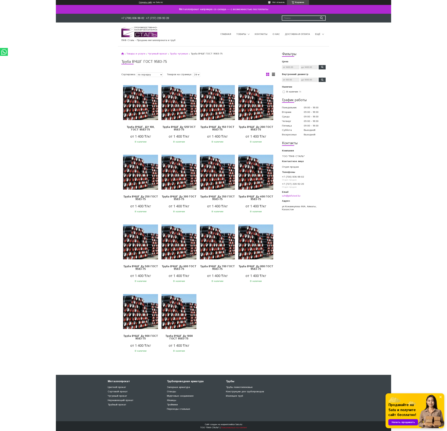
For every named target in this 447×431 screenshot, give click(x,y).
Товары (241, 34)
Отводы (171, 391)
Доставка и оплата (297, 34)
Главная (226, 34)
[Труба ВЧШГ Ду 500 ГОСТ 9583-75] (140, 242)
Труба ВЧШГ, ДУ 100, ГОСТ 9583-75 (141, 128)
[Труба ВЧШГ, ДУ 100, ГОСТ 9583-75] (140, 102)
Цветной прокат (117, 387)
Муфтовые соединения (180, 396)
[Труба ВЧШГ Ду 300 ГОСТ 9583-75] (179, 172)
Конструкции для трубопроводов (245, 391)
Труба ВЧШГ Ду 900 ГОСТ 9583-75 (140, 337)
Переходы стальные (178, 409)
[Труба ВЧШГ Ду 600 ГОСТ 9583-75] (179, 242)
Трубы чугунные (179, 54)
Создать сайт (145, 2)
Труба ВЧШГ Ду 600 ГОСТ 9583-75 (179, 267)
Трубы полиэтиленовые (239, 387)
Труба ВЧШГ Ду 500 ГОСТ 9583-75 (140, 267)
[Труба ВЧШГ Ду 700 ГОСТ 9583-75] (217, 242)
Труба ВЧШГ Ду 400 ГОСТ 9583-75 (255, 198)
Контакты (261, 34)
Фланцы (171, 400)
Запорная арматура (178, 387)
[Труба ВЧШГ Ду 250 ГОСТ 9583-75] (140, 172)
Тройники (172, 404)
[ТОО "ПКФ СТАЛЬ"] (139, 32)
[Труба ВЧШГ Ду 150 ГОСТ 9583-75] (217, 102)
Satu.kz (238, 424)
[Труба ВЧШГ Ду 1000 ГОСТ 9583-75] (179, 311)
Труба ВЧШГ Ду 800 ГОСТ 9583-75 (256, 267)
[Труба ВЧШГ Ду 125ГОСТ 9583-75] (179, 102)
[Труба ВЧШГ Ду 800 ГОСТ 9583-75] (255, 242)
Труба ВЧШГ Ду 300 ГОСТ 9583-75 (179, 198)
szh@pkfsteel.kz (291, 195)
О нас (276, 34)
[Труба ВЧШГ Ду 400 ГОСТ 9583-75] (255, 172)
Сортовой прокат (118, 391)
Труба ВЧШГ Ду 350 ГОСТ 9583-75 (217, 198)
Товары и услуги (135, 54)
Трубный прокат (117, 404)
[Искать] (321, 18)
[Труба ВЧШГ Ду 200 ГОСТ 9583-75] (255, 102)
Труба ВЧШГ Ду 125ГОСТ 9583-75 (179, 128)
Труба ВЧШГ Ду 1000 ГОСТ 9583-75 (179, 337)
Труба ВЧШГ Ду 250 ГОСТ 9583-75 (140, 198)
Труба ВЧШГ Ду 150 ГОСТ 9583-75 (217, 128)
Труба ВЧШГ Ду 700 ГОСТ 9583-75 (217, 267)
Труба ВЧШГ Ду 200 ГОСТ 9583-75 (256, 128)
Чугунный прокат (157, 54)
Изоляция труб (234, 396)
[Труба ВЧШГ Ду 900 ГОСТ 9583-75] (140, 311)
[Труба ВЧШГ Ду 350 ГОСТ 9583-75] (217, 172)
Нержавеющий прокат (120, 400)
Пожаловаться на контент (234, 427)
